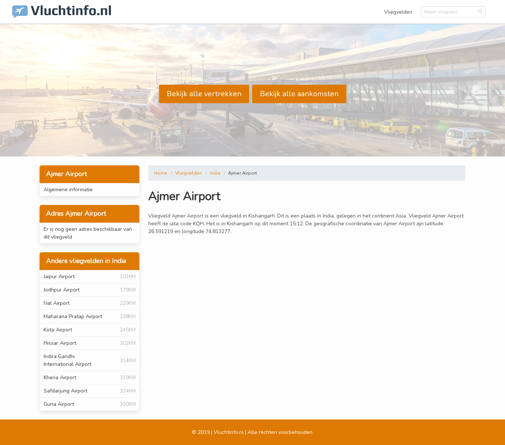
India (215, 173)
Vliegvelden (398, 12)
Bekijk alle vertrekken (204, 94)
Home (160, 173)
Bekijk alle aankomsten (299, 94)
